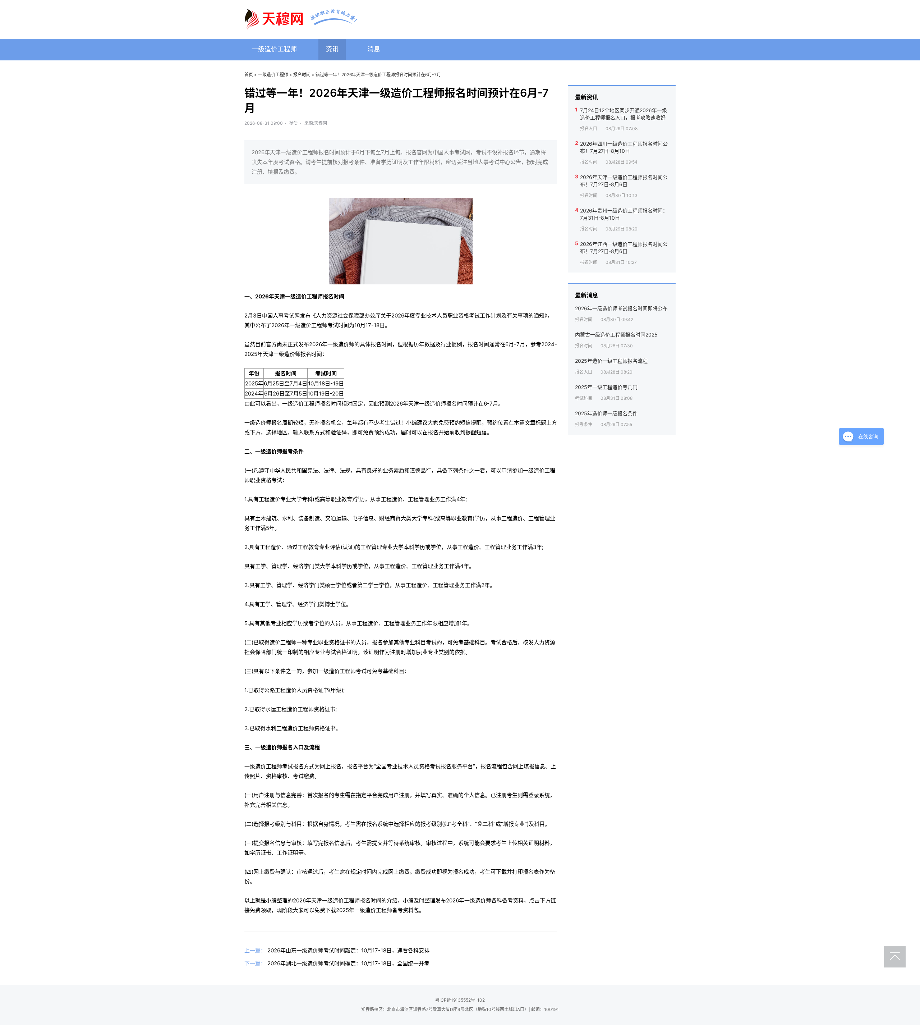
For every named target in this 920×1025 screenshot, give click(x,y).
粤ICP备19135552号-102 (460, 1000)
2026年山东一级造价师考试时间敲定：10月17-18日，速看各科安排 (348, 950)
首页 (248, 74)
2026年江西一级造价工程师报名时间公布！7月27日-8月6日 (624, 247)
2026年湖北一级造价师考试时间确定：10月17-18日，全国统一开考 (348, 963)
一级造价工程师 (274, 49)
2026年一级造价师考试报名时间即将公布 (621, 308)
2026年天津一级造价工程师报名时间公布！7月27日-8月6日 (624, 180)
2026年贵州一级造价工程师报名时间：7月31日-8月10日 (624, 214)
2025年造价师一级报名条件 (606, 413)
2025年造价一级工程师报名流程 (611, 361)
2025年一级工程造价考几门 (606, 387)
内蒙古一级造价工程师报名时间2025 (616, 334)
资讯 (332, 49)
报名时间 (301, 74)
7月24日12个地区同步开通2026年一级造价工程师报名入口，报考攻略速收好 (623, 113)
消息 (373, 49)
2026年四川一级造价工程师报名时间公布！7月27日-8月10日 (624, 147)
